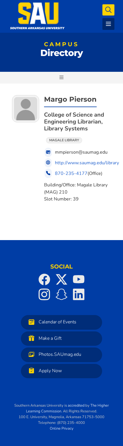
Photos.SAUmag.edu (60, 355)
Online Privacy (62, 428)
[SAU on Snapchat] (61, 294)
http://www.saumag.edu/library (87, 163)
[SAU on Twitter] (61, 279)
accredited (76, 405)
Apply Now (50, 371)
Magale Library (64, 140)
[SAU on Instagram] (44, 294)
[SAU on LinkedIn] (79, 294)
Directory (61, 50)
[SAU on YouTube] (79, 279)
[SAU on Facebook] (44, 279)
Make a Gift (50, 338)
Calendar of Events (57, 322)
